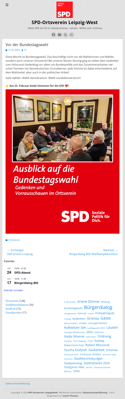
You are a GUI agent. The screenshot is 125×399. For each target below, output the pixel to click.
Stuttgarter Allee (74, 367)
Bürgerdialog (98, 307)
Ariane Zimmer (88, 301)
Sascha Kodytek (75, 350)
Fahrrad (82, 313)
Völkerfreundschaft (102, 367)
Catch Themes (70, 395)
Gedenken (78, 318)
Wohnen (68, 371)
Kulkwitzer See (75, 327)
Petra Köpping (79, 341)
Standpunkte (13, 312)
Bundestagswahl (73, 308)
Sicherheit (68, 359)
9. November (70, 302)
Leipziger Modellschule (74, 332)
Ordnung (104, 336)
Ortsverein (14, 239)
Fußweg (67, 319)
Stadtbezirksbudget (88, 358)
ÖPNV (76, 371)
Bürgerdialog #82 (26, 283)
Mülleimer (99, 332)
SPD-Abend (22, 272)
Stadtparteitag (73, 363)
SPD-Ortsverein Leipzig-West (65, 22)
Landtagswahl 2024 (96, 328)
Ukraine (89, 367)
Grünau (93, 318)
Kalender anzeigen (13, 290)
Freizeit (91, 313)
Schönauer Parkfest (90, 354)
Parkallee (68, 341)
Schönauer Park (71, 354)
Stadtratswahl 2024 (96, 363)
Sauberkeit (96, 350)
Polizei (90, 341)
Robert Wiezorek (97, 345)
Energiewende (70, 313)
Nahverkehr (91, 337)
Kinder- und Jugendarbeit (93, 323)
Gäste (106, 318)
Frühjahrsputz (104, 313)
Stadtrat (11, 308)
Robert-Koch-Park (74, 345)
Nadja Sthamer (74, 336)
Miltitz (89, 332)
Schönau (112, 350)
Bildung (105, 301)
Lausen (112, 327)
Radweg (99, 341)
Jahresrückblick (71, 323)
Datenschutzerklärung (18, 383)
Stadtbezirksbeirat (17, 305)
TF (25, 49)
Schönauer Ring (109, 354)
